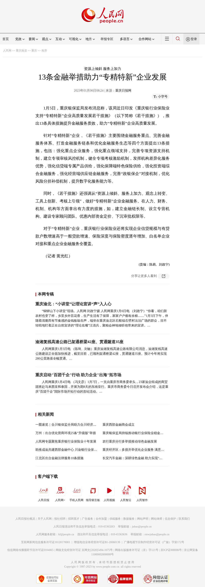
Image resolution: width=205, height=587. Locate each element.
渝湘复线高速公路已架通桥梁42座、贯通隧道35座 (79, 341)
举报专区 (106, 39)
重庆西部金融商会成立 (118, 424)
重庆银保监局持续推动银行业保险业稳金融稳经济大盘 (140, 433)
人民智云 (125, 500)
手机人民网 (76, 500)
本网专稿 (46, 294)
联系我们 (184, 518)
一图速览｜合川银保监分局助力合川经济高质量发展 (72, 424)
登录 (194, 39)
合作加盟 (101, 518)
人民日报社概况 (25, 518)
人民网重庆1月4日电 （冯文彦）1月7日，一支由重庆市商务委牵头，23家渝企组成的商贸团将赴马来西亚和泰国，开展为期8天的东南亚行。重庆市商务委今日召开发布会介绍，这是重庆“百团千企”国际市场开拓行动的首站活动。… (101, 386)
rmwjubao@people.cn (157, 534)
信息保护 (170, 518)
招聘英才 (73, 518)
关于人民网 (45, 518)
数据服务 (129, 518)
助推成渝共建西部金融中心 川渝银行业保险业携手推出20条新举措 (82, 449)
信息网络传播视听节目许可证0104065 (30, 550)
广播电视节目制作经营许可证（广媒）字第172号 (154, 542)
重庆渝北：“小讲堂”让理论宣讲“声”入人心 (73, 304)
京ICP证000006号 (171, 550)
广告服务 (87, 518)
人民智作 (142, 500)
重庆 (34, 50)
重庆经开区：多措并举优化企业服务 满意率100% (137, 449)
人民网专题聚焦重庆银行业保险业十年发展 (65, 441)
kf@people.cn (66, 534)
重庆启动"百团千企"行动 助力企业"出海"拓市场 (78, 375)
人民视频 (109, 500)
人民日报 (43, 500)
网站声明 (142, 518)
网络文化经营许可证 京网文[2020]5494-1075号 (84, 550)
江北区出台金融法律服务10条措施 (59, 458)
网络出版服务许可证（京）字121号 (136, 550)
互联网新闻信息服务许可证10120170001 (45, 542)
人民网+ (60, 500)
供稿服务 (115, 518)
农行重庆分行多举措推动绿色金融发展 (129, 441)
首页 (5, 39)
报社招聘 (59, 518)
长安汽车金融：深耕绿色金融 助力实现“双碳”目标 (137, 458)
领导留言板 (93, 500)
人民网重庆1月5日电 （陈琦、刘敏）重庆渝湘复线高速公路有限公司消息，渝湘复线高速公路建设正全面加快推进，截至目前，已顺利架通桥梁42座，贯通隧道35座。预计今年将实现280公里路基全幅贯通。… (101, 353)
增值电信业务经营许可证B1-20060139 (97, 542)
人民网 (7, 50)
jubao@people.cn (142, 526)
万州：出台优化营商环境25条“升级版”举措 (65, 433)
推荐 (44, 50)
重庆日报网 (123, 90)
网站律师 (156, 518)
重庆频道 (21, 50)
